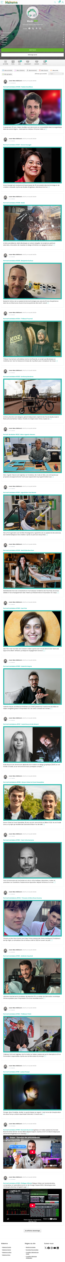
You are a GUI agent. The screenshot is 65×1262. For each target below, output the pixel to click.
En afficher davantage (32, 1231)
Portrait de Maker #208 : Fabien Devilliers (18, 87)
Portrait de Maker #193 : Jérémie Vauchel (18, 956)
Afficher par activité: (41, 74)
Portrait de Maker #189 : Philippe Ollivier (17, 1183)
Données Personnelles (32, 1250)
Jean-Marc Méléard (15, 81)
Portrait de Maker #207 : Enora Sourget (17, 145)
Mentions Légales (30, 1247)
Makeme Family (6, 1250)
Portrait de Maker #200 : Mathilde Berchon (18, 550)
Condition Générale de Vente (32, 1253)
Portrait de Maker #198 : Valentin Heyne (17, 666)
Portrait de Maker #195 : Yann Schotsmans (18, 840)
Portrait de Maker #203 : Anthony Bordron (18, 377)
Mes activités (8, 70)
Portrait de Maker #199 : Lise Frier (15, 608)
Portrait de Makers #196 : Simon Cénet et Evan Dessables (23, 782)
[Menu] (2, 2)
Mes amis (55, 70)
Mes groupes (8, 74)
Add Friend (32, 50)
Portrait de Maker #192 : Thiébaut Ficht (17, 1014)
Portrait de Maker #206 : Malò (14, 203)
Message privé (32, 55)
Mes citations (20, 70)
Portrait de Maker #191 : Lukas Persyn (16, 1072)
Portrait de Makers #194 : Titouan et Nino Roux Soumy (22, 898)
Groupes (44, 62)
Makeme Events (6, 1247)
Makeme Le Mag (6, 1252)
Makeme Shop (6, 1255)
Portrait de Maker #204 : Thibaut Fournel (18, 319)
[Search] (55, 2)
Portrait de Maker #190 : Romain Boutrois (18, 1130)
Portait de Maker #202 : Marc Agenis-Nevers (19, 434)
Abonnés (36, 64)
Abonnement (27, 64)
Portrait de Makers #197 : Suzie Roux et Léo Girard (21, 724)
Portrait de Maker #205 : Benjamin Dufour (18, 261)
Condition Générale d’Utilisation (31, 1257)
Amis (19, 62)
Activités (5, 64)
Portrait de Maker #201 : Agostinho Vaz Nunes (19, 492)
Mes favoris (44, 70)
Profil (13, 64)
